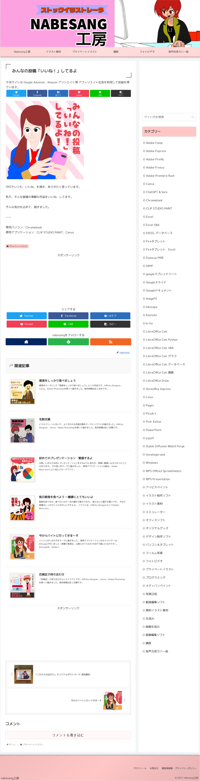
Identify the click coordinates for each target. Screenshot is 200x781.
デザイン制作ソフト (158, 536)
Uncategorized (155, 454)
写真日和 (151, 594)
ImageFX (151, 299)
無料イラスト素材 (157, 610)
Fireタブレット (155, 241)
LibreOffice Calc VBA (160, 348)
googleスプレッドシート (161, 274)
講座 (148, 643)
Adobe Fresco (155, 167)
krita (149, 323)
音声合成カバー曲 (157, 651)
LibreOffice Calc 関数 (160, 372)
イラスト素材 (154, 504)
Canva (150, 184)
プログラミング (155, 577)
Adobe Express (156, 151)
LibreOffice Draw (157, 381)
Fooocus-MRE (155, 258)
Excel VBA (152, 225)
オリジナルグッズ (157, 528)
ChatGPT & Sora (156, 192)
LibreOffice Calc (156, 331)
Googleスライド (156, 282)
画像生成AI (153, 627)
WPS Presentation (158, 479)
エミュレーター (155, 512)
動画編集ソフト (155, 602)
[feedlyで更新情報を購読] (68, 341)
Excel (149, 217)
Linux (149, 397)
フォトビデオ (154, 561)
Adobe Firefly (155, 159)
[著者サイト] (26, 341)
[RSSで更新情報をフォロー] (110, 341)
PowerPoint (154, 430)
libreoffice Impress (158, 389)
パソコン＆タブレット (160, 545)
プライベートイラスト (18, 246)
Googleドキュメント (159, 290)
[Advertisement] (68, 280)
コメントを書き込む (68, 735)
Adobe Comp (154, 143)
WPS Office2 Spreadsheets (163, 471)
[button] (193, 117)
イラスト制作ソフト (158, 495)
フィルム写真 (154, 553)
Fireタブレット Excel (160, 249)
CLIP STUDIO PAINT (159, 208)
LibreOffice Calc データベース (165, 364)
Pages (150, 405)
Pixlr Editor (154, 422)
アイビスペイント (157, 487)
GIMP (149, 266)
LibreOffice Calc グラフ (161, 356)
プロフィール (139, 768)
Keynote (151, 315)
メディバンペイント (158, 586)
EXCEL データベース (159, 233)
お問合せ (154, 768)
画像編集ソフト (155, 635)
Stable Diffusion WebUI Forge (165, 446)
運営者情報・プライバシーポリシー (179, 768)
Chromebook (154, 200)
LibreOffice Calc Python (162, 340)
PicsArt (151, 413)
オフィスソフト (155, 520)
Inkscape (151, 307)
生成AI (150, 618)
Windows (152, 463)
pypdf (150, 438)
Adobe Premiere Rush (160, 176)
